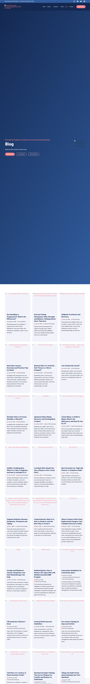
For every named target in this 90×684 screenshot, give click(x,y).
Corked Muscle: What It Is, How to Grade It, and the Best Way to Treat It (44, 521)
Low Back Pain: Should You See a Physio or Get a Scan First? (44, 470)
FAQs (62, 6)
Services (56, 6)
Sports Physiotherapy (50, 424)
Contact (71, 6)
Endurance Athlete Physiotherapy (71, 577)
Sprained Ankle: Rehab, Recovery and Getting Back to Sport (44, 419)
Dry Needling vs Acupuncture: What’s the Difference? (16, 316)
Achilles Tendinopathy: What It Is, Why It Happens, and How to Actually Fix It (17, 470)
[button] (51, 6)
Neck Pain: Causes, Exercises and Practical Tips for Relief (17, 368)
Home (44, 6)
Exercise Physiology (49, 323)
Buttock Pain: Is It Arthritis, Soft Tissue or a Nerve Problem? (44, 368)
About (48, 6)
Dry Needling (22, 321)
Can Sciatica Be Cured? (70, 366)
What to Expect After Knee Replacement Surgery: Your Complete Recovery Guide (71, 521)
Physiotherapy (76, 319)
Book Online (81, 6)
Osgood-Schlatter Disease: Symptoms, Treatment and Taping (17, 521)
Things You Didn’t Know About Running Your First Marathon (70, 675)
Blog (66, 6)
